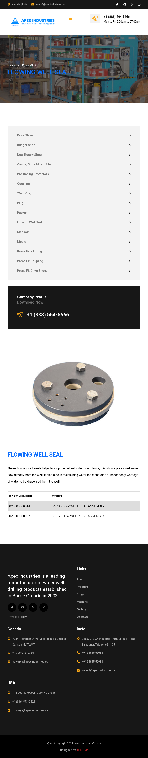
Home (11, 65)
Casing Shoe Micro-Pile (34, 164)
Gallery (81, 609)
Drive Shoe (25, 135)
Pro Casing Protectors (33, 174)
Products (83, 586)
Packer (22, 213)
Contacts (82, 616)
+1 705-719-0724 (23, 652)
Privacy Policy (17, 617)
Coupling (23, 184)
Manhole (23, 232)
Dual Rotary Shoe (29, 155)
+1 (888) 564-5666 (117, 17)
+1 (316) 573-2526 (23, 701)
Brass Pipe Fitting (29, 251)
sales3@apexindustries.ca (50, 4)
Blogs (80, 594)
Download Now (30, 302)
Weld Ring (24, 193)
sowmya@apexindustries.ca (30, 661)
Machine (82, 601)
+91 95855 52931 (92, 661)
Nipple (21, 242)
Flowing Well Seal (29, 222)
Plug (20, 203)
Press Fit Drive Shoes (32, 271)
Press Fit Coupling (30, 261)
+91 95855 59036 (92, 652)
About (80, 579)
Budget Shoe (26, 145)
